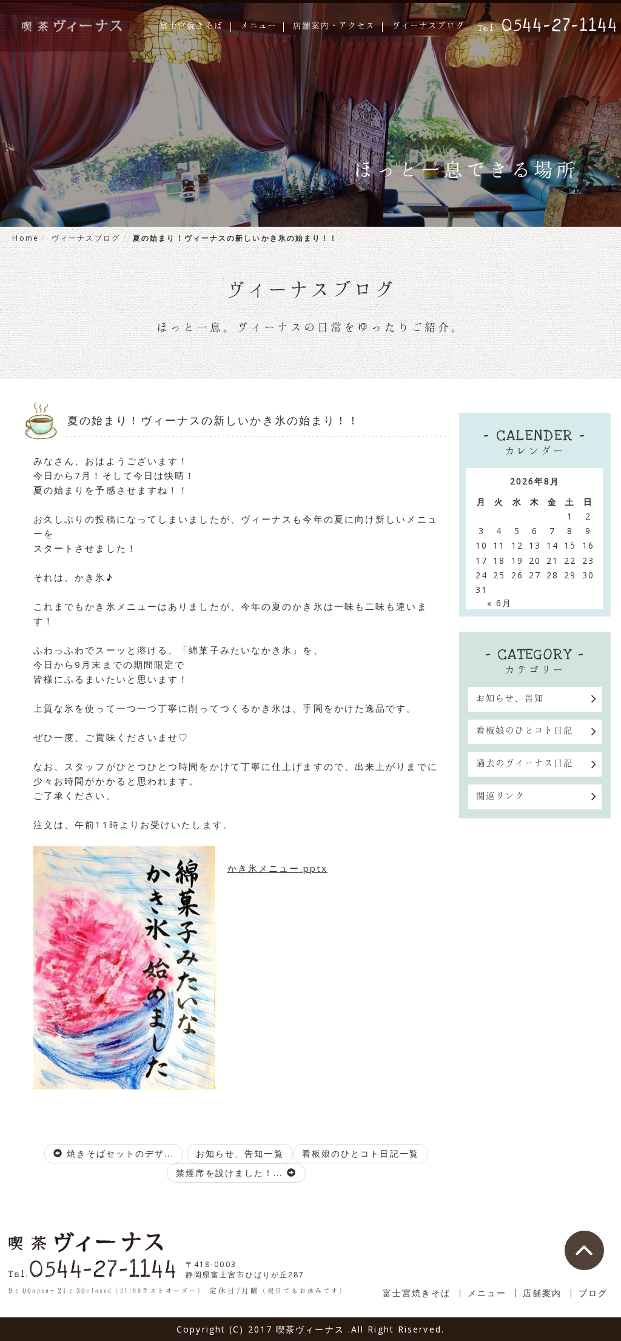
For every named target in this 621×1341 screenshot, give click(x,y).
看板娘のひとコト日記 (524, 730)
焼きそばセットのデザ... (118, 1153)
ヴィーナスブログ (428, 26)
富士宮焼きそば (191, 26)
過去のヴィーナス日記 (524, 762)
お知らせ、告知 (510, 698)
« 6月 (499, 603)
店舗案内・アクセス (334, 26)
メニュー (258, 26)
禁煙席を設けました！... (231, 1173)
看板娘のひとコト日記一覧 (360, 1153)
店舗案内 (542, 1293)
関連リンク (500, 795)
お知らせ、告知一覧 (240, 1153)
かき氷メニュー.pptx (277, 868)
